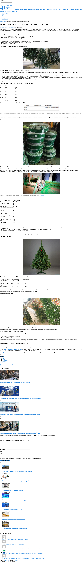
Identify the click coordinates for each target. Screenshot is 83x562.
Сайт (1, 455)
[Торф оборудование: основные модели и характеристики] (5, 468)
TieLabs (16, 560)
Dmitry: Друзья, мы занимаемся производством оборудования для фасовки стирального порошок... (22, 553)
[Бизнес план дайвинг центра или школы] (5, 507)
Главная (1, 21)
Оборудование (5, 14)
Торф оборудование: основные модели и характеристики (17, 471)
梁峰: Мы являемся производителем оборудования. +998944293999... (16, 539)
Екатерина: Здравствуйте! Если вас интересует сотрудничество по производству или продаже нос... (23, 558)
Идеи (5, 21)
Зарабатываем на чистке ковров (8, 352)
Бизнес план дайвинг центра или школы (13, 509)
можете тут (41, 195)
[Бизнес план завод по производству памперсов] (5, 526)
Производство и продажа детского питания (13, 519)
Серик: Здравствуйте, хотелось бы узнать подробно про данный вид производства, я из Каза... (22, 548)
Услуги (3, 16)
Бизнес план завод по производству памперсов (14, 528)
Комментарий (3, 449)
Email (1, 453)
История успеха (5, 18)
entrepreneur (2, 27)
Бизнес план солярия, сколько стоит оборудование (15, 500)
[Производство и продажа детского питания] (5, 516)
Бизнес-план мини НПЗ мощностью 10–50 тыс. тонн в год (15, 382)
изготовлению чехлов (11, 345)
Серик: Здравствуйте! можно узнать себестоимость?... (13, 544)
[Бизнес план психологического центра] (5, 488)
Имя (1, 451)
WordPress (7, 560)
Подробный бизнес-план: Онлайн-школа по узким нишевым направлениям (20, 414)
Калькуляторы (5, 19)
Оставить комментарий (10, 27)
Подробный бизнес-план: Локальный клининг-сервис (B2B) (20, 433)
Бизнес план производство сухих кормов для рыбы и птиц (17, 481)
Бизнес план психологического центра (12, 490)
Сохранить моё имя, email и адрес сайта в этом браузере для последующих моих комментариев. (21, 458)
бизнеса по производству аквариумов (13, 349)
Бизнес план (5, 13)
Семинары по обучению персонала (10, 365)
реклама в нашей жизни (8, 364)
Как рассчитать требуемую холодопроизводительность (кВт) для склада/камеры (21, 398)
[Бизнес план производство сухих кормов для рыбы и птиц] (5, 478)
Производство (5, 15)
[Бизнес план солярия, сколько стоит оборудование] (5, 497)
